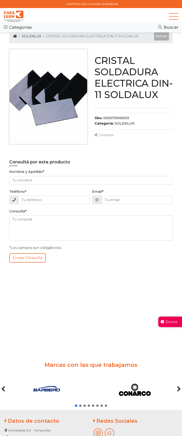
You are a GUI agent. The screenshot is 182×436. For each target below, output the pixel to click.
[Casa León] (86, 16)
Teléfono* (18, 191)
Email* (98, 191)
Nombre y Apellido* (26, 172)
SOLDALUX (31, 36)
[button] (161, 36)
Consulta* (18, 211)
